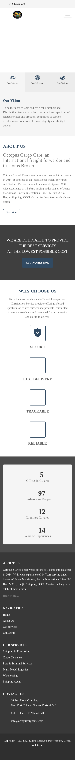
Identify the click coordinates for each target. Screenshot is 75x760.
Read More (11, 212)
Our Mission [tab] (37, 83)
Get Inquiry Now (37, 262)
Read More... (11, 595)
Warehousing (10, 675)
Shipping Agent (12, 681)
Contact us (9, 632)
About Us (8, 620)
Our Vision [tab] (12, 83)
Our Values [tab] (62, 83)
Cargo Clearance (12, 657)
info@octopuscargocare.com (27, 720)
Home (6, 614)
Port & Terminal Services (17, 663)
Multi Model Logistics (15, 669)
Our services (10, 626)
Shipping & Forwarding (16, 651)
